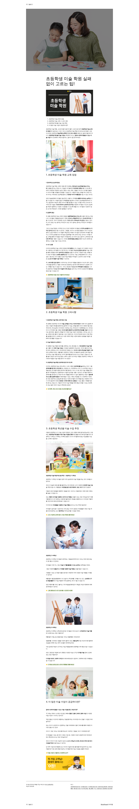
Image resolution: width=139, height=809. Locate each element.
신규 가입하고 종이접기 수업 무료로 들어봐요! (61, 514)
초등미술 (99, 788)
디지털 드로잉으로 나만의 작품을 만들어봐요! (61, 664)
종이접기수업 (77, 788)
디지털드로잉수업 (92, 786)
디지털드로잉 (84, 786)
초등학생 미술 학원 (107, 788)
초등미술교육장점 (102, 786)
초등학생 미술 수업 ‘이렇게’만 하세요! (59, 274)
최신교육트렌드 (49, 784)
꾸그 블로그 (29, 4)
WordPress (104, 804)
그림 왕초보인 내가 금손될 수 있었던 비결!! (60, 590)
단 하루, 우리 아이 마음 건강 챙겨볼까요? (59, 389)
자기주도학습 (84, 788)
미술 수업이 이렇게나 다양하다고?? (58, 753)
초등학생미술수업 (75, 786)
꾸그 (95, 788)
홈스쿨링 (91, 788)
